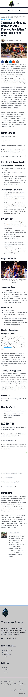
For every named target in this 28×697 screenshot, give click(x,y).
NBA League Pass (15, 415)
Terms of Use (22, 693)
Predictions (7, 19)
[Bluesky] (16, 10)
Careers (6, 672)
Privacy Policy (15, 690)
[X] (12, 10)
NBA (2, 19)
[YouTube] (19, 10)
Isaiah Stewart (7, 347)
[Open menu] (18, 4)
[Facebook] (9, 10)
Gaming (6, 652)
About (5, 667)
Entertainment (7, 654)
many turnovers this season (14, 521)
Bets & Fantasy (8, 650)
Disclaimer (23, 690)
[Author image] (3, 40)
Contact (6, 669)
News (5, 656)
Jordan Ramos (8, 40)
